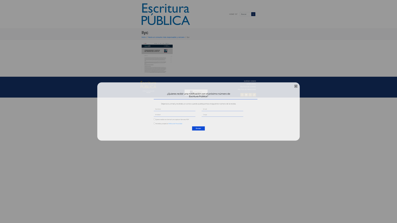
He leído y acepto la (168, 123)
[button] (296, 86)
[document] (198, 111)
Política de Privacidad (175, 123)
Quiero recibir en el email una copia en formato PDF (172, 119)
